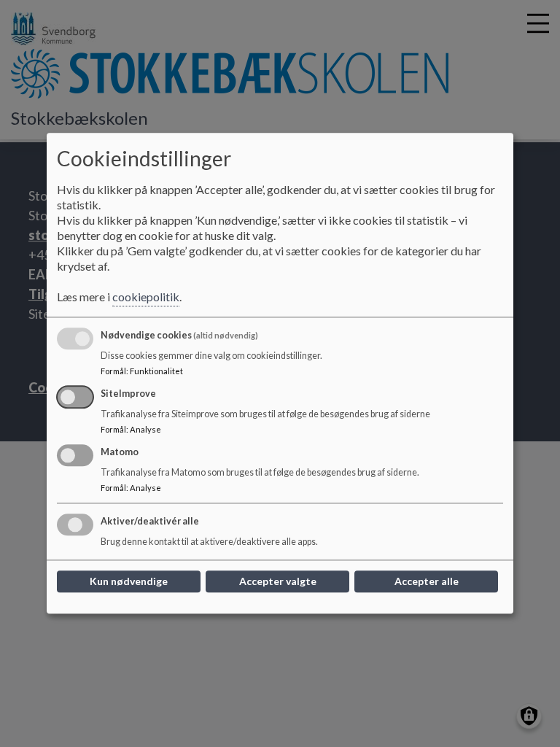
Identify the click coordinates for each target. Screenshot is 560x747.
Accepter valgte (277, 582)
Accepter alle (426, 582)
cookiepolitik (145, 297)
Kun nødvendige (129, 582)
